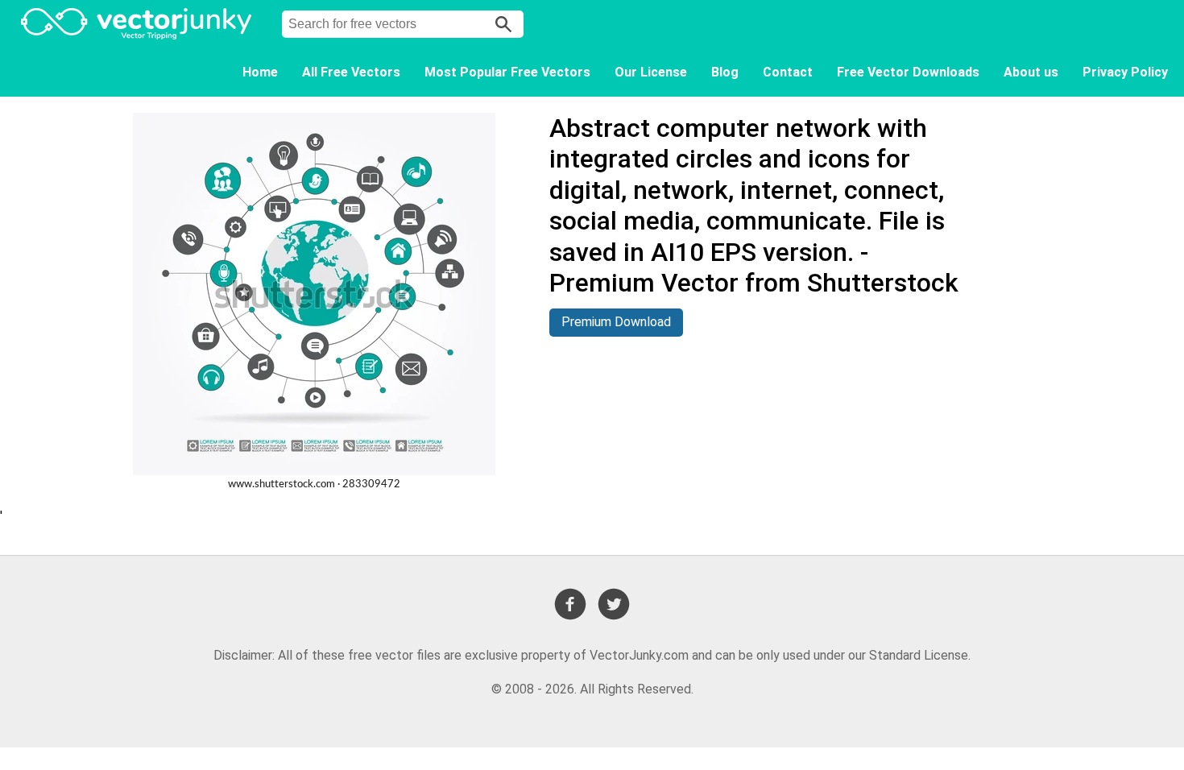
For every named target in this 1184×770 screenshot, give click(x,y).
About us (1031, 72)
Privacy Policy (1125, 72)
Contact (788, 72)
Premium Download (616, 321)
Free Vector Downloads (908, 72)
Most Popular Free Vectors (507, 72)
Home (260, 72)
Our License (651, 72)
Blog (725, 72)
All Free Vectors (351, 72)
